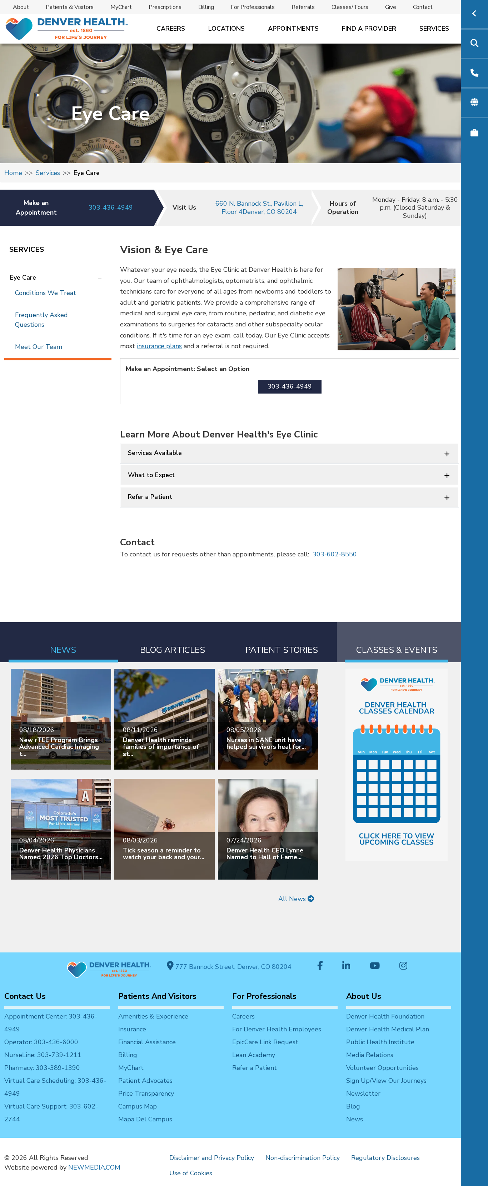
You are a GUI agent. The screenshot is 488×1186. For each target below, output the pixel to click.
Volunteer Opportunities (382, 1068)
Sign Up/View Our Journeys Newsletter (386, 1087)
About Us (363, 996)
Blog (353, 1106)
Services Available (155, 453)
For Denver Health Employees (276, 1029)
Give (390, 7)
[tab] (63, 642)
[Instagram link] (403, 966)
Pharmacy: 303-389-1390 (42, 1068)
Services (434, 28)
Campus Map (137, 1106)
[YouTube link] (375, 966)
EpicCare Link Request (265, 1042)
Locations (226, 28)
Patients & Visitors (70, 7)
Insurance (132, 1029)
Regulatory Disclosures (385, 1158)
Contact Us (25, 996)
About (21, 7)
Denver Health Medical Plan (387, 1029)
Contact (423, 7)
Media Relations (369, 1055)
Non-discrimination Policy (302, 1158)
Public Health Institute (380, 1042)
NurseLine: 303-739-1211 (42, 1055)
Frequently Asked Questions (41, 320)
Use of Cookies (190, 1173)
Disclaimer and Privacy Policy (211, 1158)
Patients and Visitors (157, 996)
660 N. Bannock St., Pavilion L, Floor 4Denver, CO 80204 (259, 207)
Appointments (293, 28)
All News (293, 899)
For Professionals (253, 7)
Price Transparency (146, 1093)
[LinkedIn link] (346, 966)
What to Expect (151, 475)
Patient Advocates (145, 1080)
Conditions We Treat (45, 293)
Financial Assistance (147, 1042)
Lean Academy (253, 1055)
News (354, 1119)
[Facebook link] (320, 966)
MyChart (121, 7)
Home (13, 173)
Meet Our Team (38, 346)
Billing (206, 7)
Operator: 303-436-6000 (41, 1042)
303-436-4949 (111, 207)
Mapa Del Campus (145, 1119)
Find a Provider (369, 28)
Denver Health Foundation (385, 1016)
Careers (170, 28)
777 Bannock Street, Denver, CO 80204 (233, 966)
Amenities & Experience (153, 1016)
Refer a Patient (150, 496)
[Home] (66, 28)
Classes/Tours (350, 7)
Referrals (303, 7)
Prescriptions (165, 7)
